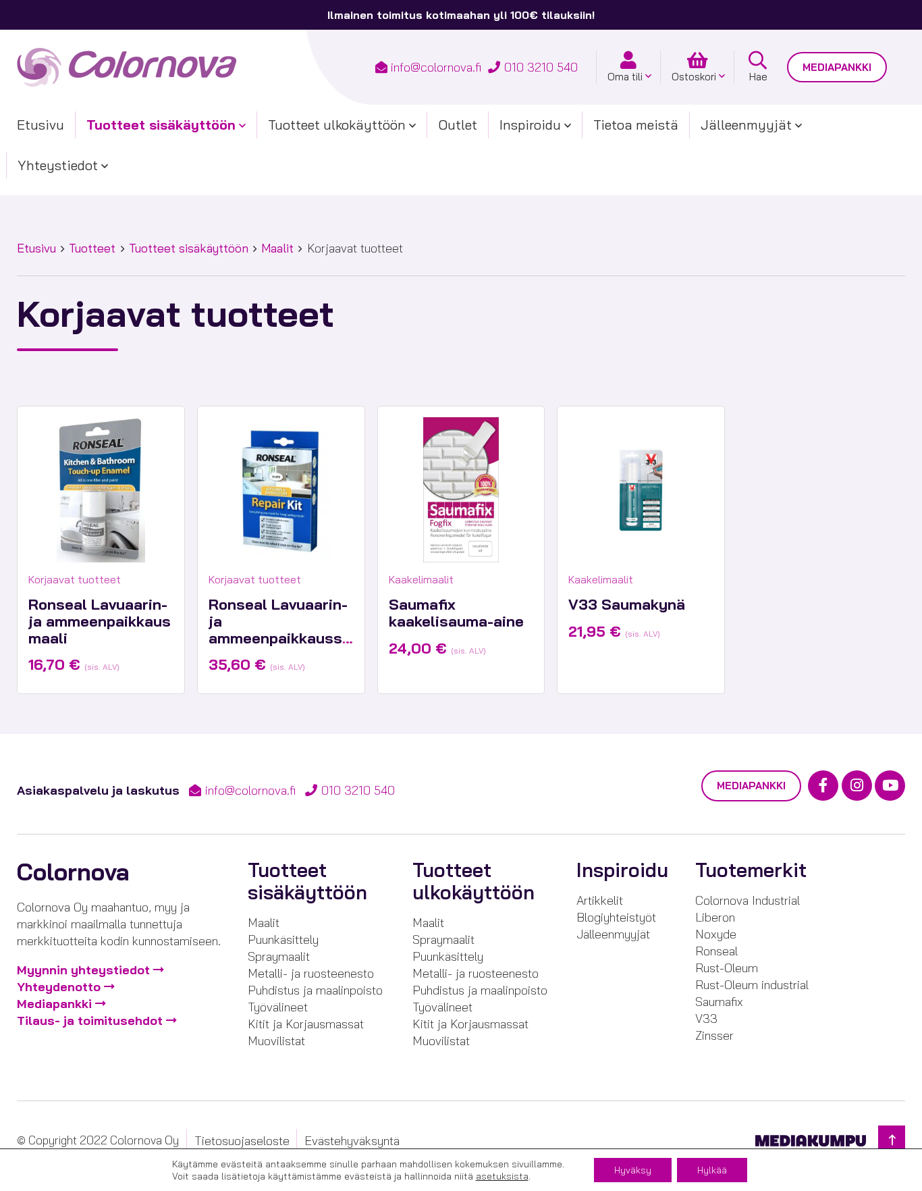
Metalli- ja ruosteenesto (311, 973)
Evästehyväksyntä (352, 1140)
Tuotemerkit (751, 870)
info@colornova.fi (436, 67)
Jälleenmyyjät (746, 124)
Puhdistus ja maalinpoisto (315, 990)
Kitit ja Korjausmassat (306, 1024)
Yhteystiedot (58, 165)
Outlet (457, 124)
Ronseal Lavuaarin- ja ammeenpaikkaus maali (99, 621)
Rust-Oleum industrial (752, 984)
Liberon (715, 917)
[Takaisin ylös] (891, 1140)
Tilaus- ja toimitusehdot (90, 1020)
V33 (706, 1018)
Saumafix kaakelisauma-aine (456, 613)
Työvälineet (278, 1007)
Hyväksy (632, 1170)
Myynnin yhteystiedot (83, 970)
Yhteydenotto (59, 987)
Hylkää (712, 1170)
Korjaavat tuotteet (74, 579)
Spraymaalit (279, 956)
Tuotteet (92, 248)
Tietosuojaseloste (242, 1140)
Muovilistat (276, 1041)
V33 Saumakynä (626, 604)
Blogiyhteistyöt (616, 917)
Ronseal (716, 951)
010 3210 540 (541, 67)
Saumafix (719, 1001)
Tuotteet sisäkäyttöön (161, 124)
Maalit (277, 248)
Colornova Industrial (747, 900)
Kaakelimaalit (421, 579)
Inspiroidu (530, 124)
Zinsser (714, 1035)
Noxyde (715, 934)
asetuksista (502, 1176)
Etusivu (40, 124)
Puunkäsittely (283, 939)
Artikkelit (599, 900)
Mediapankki (837, 67)
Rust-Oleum (726, 968)
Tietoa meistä (635, 124)
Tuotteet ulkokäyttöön (337, 124)
